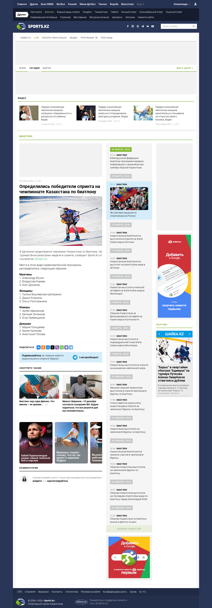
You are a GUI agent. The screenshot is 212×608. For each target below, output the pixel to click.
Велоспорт (127, 4)
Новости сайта (146, 17)
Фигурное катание (99, 17)
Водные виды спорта (68, 12)
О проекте (30, 591)
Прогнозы (107, 38)
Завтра (47, 68)
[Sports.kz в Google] (129, 577)
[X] (52, 347)
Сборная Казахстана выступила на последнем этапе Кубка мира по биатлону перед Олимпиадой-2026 (129, 496)
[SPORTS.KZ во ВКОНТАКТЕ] (147, 26)
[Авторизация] (193, 4)
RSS (144, 591)
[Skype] (65, 347)
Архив (133, 591)
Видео (74, 38)
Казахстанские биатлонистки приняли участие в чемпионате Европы (126, 454)
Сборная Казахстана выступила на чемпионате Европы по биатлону (127, 470)
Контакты (57, 591)
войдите (37, 481)
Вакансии (43, 591)
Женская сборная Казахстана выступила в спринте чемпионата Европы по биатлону (128, 390)
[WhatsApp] (61, 347)
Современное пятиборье (43, 17)
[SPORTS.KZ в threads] (137, 26)
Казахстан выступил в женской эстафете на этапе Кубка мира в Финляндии (127, 290)
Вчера (22, 68)
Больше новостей (129, 529)
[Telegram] (70, 347)
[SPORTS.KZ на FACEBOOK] (128, 26)
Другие (34, 4)
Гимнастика (101, 12)
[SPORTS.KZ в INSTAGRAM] (133, 26)
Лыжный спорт (174, 12)
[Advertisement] (106, 53)
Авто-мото (36, 12)
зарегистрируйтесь (57, 481)
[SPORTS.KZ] (174, 276)
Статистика (71, 591)
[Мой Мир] (47, 347)
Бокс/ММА (47, 4)
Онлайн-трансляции (54, 38)
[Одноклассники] (42, 347)
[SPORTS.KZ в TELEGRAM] (142, 26)
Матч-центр (184, 68)
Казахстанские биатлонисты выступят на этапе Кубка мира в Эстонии (127, 264)
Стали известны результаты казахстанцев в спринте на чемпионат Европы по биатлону (127, 406)
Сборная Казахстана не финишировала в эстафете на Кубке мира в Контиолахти (126, 316)
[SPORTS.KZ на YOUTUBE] (152, 26)
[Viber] (56, 347)
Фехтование (80, 17)
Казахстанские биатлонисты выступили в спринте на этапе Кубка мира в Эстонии (126, 238)
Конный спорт (128, 12)
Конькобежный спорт (151, 12)
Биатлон (49, 12)
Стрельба (65, 17)
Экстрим (130, 17)
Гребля (114, 12)
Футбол (60, 4)
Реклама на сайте (90, 591)
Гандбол (87, 12)
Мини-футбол (88, 4)
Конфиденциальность (115, 591)
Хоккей (72, 4)
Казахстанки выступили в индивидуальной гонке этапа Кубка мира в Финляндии (126, 342)
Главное (22, 4)
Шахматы (117, 17)
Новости (26, 38)
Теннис (103, 4)
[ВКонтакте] (38, 347)
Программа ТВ (89, 38)
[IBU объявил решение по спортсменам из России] (129, 198)
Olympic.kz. (41, 259)
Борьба (114, 4)
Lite (36, 38)
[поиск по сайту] (193, 26)
